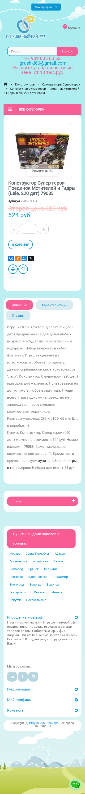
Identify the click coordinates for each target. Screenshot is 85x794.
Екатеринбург (19, 592)
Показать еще (36, 599)
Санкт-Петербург (37, 553)
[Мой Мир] (24, 258)
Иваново (40, 592)
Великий (50, 569)
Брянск (33, 569)
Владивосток (37, 576)
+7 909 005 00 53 (42, 58)
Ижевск (57, 592)
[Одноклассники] (18, 258)
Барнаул (59, 561)
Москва (14, 553)
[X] (31, 258)
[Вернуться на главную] (5, 84)
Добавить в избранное (23, 269)
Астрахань (40, 561)
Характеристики (54, 305)
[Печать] (13, 269)
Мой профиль (19, 700)
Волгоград (16, 584)
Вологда (35, 584)
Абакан (60, 553)
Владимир (60, 576)
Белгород (16, 569)
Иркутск (15, 599)
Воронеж (53, 584)
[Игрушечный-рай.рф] (25, 27)
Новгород (16, 576)
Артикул (14, 201)
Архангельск (18, 561)
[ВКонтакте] (11, 258)
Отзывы (18, 315)
